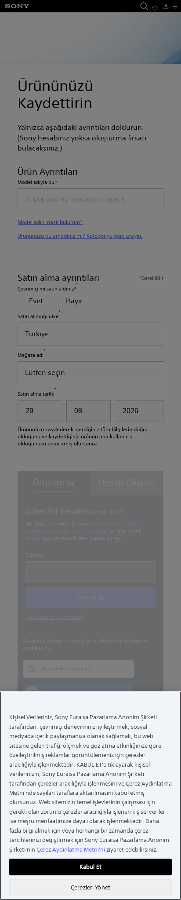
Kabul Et (90, 867)
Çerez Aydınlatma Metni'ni (70, 849)
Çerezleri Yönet (90, 887)
